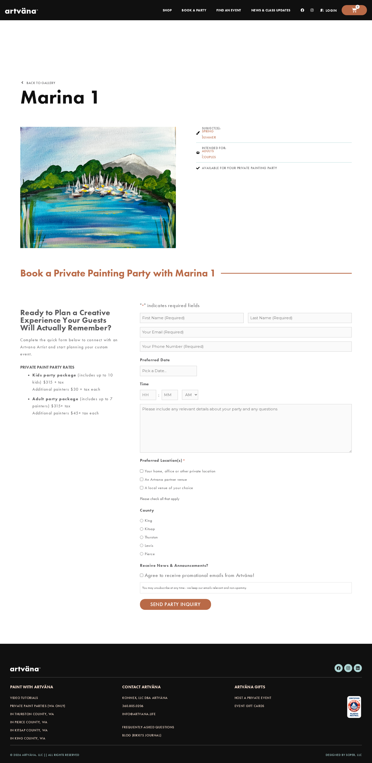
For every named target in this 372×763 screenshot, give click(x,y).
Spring (208, 131)
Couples (209, 157)
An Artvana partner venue (166, 479)
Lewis (149, 545)
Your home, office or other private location (180, 471)
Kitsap (150, 528)
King (148, 520)
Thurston (151, 537)
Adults (208, 151)
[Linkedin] (358, 668)
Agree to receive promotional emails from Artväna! (200, 575)
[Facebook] (339, 668)
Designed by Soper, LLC (344, 755)
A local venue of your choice (169, 487)
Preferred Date (155, 360)
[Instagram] (348, 668)
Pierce (150, 553)
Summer (209, 137)
